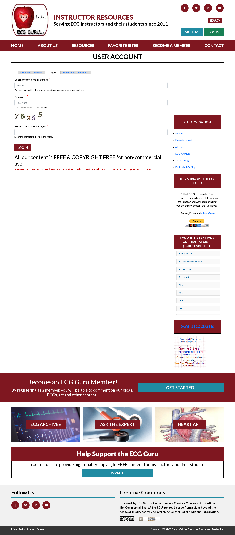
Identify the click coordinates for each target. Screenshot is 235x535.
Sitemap (31, 529)
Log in (54, 72)
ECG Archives (182, 153)
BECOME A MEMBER (171, 45)
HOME (17, 45)
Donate (40, 529)
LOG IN (214, 32)
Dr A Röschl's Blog (185, 167)
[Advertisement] (197, 89)
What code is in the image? (31, 126)
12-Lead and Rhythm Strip (190, 261)
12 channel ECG (186, 253)
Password (21, 97)
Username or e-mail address (32, 79)
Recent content (183, 140)
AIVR (181, 300)
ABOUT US (48, 45)
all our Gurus (208, 213)
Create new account (31, 72)
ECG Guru (172, 529)
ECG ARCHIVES (45, 424)
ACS (181, 293)
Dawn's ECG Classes (197, 326)
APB (181, 308)
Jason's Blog (182, 160)
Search (179, 133)
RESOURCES (83, 45)
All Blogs (180, 146)
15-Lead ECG (185, 269)
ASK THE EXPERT (117, 424)
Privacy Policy (18, 529)
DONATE (117, 473)
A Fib (181, 285)
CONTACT (214, 45)
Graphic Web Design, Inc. (211, 529)
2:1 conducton (185, 277)
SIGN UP (191, 32)
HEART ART (189, 424)
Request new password (75, 72)
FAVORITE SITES (123, 45)
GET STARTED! (181, 387)
